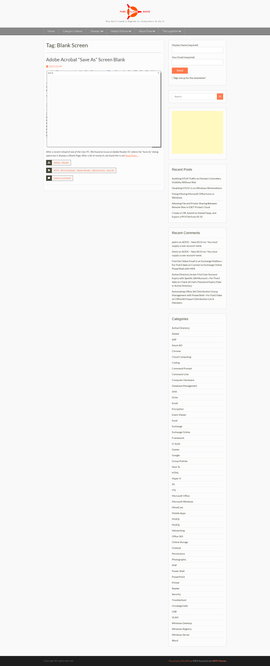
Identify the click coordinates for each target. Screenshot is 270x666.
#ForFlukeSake (68, 170)
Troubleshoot (179, 599)
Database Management (184, 385)
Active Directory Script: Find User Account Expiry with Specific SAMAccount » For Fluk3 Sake (196, 278)
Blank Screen (98, 170)
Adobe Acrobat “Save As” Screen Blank (85, 59)
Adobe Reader (83, 170)
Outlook (176, 547)
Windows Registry (182, 628)
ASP (174, 339)
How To (176, 466)
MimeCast (177, 507)
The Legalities (170, 31)
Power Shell (178, 570)
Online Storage (180, 542)
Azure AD (177, 345)
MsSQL (176, 518)
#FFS (56, 170)
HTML (175, 472)
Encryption (178, 408)
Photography (179, 559)
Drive (175, 397)
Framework (178, 437)
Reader (65, 162)
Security (176, 594)
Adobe (57, 162)
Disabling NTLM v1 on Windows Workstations (197, 187)
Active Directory (181, 327)
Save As (110, 170)
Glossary (95, 31)
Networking (178, 530)
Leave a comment (62, 178)
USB (174, 611)
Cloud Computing (181, 356)
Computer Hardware (183, 379)
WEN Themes (219, 660)
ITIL (174, 489)
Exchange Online (181, 432)
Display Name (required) (185, 44)
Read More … (132, 155)
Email (175, 403)
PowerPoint (178, 576)
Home (51, 31)
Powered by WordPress (180, 660)
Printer (176, 582)
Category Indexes (72, 31)
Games (175, 449)
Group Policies (180, 460)
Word (175, 640)
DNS (174, 391)
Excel (175, 420)
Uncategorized (180, 605)
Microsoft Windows (182, 501)
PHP (174, 565)
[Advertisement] (197, 132)
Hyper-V (176, 478)
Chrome (176, 351)
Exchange (177, 426)
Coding (176, 362)
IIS (173, 484)
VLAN (175, 617)
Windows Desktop (182, 623)
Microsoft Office (181, 495)
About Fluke (145, 31)
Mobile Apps (179, 513)
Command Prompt (182, 368)
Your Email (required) (183, 57)
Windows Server (181, 634)
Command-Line (180, 374)
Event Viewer (179, 414)
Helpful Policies (119, 31)
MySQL (176, 524)
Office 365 (177, 536)
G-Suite (176, 443)
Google (176, 455)
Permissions (178, 553)
